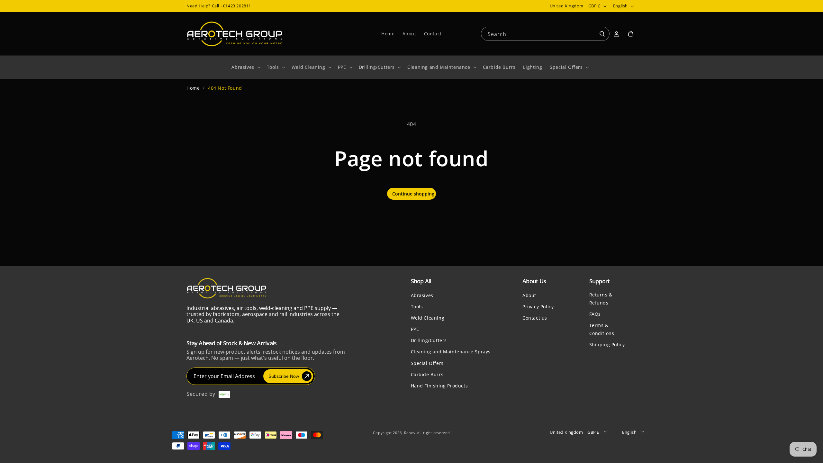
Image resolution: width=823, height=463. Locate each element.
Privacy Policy (538, 307)
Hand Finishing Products (439, 386)
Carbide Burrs (427, 374)
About (529, 295)
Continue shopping (413, 194)
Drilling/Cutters (429, 340)
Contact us (534, 318)
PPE (415, 329)
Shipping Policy (607, 344)
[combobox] (545, 33)
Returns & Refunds (600, 299)
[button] (631, 34)
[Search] (602, 34)
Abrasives (422, 295)
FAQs (595, 314)
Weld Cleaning (428, 318)
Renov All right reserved (427, 432)
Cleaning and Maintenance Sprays (451, 352)
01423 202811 (237, 6)
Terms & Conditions (601, 329)
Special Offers (427, 363)
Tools (417, 307)
